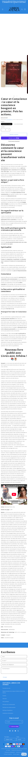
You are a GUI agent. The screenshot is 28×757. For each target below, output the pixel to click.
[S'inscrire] (21, 721)
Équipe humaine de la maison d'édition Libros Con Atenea (14, 692)
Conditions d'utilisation (8, 713)
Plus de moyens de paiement (14, 141)
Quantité (2, 126)
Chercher (5, 698)
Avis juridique (6, 701)
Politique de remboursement (9, 707)
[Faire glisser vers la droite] (16, 96)
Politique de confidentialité (9, 704)
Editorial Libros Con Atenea (10, 748)
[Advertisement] (14, 33)
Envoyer (5, 677)
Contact (4, 695)
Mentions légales (16, 754)
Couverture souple (6, 124)
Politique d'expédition (8, 710)
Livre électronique (19, 124)
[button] (2, 9)
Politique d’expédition (8, 754)
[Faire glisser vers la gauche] (11, 96)
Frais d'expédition (9, 119)
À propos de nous (6, 688)
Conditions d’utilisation (20, 752)
